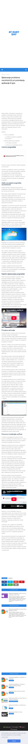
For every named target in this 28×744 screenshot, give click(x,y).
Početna (3, 74)
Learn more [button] (5, 737)
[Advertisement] (14, 15)
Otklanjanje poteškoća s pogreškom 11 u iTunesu (17, 678)
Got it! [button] (14, 741)
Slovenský (14, 729)
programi (8, 74)
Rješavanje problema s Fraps (15, 712)
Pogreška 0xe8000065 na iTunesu (17, 691)
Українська (8, 727)
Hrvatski (16, 727)
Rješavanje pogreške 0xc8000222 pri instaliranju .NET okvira (17, 594)
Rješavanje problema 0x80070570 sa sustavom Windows (17, 699)
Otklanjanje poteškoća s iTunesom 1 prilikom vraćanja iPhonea (17, 685)
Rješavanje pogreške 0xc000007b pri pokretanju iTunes (17, 610)
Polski (22, 727)
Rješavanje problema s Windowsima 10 (17, 705)
